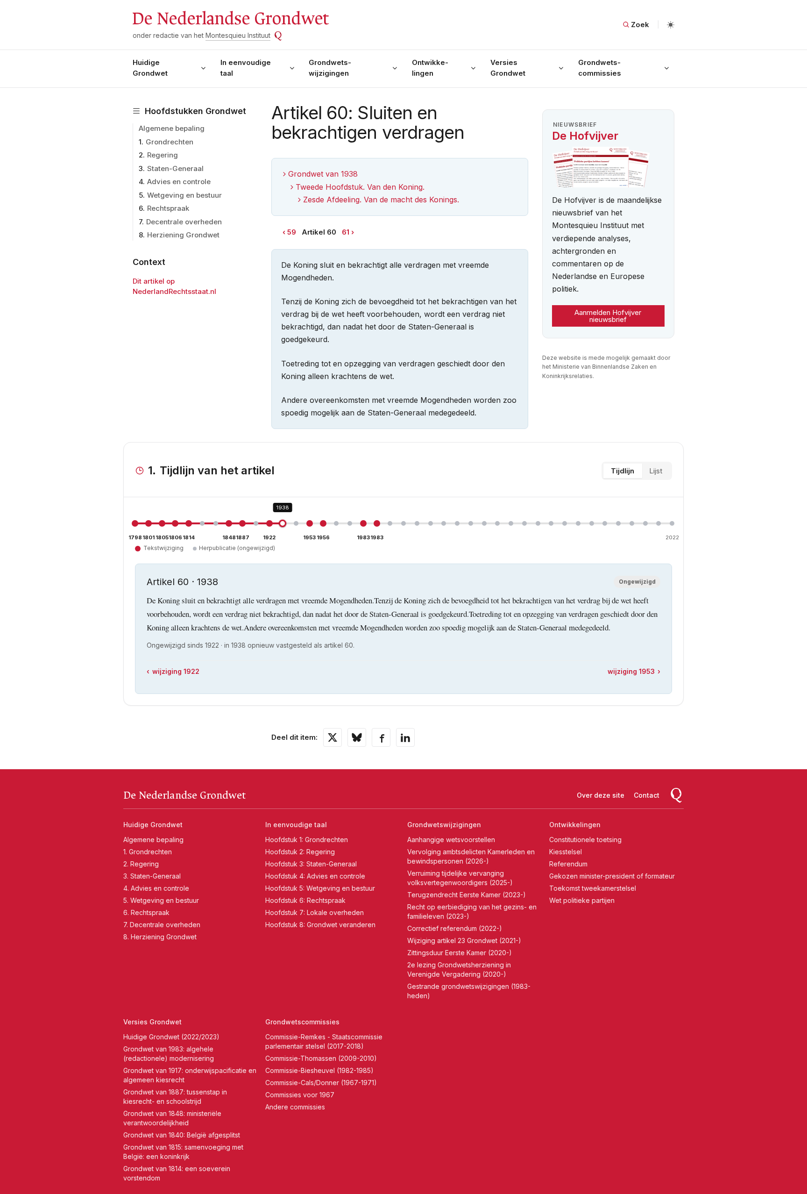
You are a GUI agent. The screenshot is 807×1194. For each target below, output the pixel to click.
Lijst (655, 470)
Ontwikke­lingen (430, 68)
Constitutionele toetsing (585, 840)
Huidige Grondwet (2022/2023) (171, 1037)
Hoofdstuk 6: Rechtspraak (305, 900)
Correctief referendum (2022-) (454, 928)
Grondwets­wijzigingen (330, 68)
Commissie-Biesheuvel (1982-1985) (319, 1070)
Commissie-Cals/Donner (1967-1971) (321, 1083)
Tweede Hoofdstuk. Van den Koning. (360, 187)
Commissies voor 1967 (299, 1095)
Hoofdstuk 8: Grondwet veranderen (320, 925)
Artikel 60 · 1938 (182, 581)
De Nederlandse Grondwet (230, 18)
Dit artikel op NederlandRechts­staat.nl (174, 286)
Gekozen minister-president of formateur (612, 876)
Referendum (568, 864)
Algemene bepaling (172, 128)
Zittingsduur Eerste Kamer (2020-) (459, 953)
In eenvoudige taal (245, 68)
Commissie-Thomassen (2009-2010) (321, 1058)
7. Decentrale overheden (161, 925)
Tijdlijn (622, 470)
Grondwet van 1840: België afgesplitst (181, 1135)
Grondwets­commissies (599, 68)
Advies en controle (179, 181)
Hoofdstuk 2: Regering (300, 852)
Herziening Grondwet (183, 234)
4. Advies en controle (156, 888)
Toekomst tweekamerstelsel (592, 888)
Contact (646, 795)
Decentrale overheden (184, 221)
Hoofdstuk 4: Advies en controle (315, 876)
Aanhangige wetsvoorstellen (451, 840)
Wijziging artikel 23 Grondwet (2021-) (464, 940)
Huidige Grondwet (150, 68)
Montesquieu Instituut (237, 35)
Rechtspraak (168, 208)
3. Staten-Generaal (152, 876)
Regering (162, 154)
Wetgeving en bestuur (184, 195)
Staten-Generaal (175, 168)
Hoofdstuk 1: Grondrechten (306, 840)
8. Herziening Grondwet (160, 937)
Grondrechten (169, 141)
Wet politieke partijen (582, 900)
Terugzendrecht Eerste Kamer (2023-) (466, 895)
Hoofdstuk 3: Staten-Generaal (311, 864)
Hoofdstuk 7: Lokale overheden (314, 912)
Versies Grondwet (507, 68)
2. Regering (141, 864)
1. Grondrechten (147, 852)
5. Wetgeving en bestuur (161, 900)
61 (345, 232)
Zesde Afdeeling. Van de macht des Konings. (381, 199)
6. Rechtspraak (146, 912)
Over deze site (600, 795)
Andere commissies (295, 1107)
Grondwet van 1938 (323, 174)
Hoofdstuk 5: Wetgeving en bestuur (320, 888)
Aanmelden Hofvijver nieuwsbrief (607, 316)
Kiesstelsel (565, 852)
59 (291, 232)
